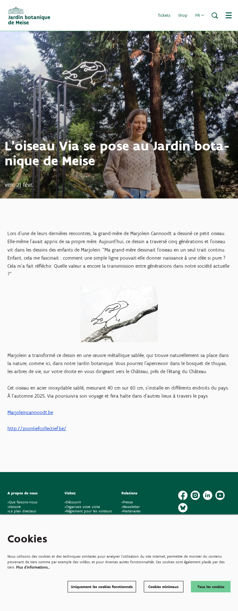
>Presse (127, 502)
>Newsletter (130, 506)
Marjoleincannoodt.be (30, 412)
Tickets (164, 15)
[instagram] (195, 495)
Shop (182, 15)
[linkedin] (207, 495)
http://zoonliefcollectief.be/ (36, 428)
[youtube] (220, 495)
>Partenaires (131, 511)
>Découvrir (72, 502)
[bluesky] (182, 507)
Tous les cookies (210, 586)
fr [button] (198, 15)
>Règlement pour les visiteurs (88, 511)
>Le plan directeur (22, 511)
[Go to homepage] (29, 15)
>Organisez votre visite (82, 506)
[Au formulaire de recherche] (214, 15)
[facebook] (182, 495)
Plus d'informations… (33, 567)
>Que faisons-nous (22, 502)
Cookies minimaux (163, 586)
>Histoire (14, 506)
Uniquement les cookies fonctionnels (102, 586)
